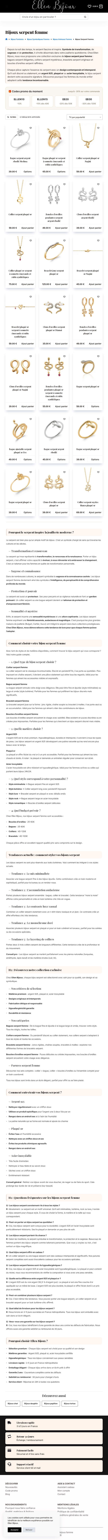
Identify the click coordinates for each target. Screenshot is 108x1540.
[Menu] (6, 6)
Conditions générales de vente (73, 1515)
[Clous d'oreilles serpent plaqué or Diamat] (54, 307)
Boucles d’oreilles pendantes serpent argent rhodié (54, 217)
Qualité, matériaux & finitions (19, 1511)
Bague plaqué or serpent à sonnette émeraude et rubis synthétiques (53, 161)
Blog (7, 1494)
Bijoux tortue (70, 1403)
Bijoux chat (13, 1403)
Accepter (15, 1530)
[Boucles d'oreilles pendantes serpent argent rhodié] (54, 194)
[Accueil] (6, 39)
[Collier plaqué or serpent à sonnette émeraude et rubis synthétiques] (20, 251)
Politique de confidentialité (71, 1511)
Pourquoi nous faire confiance (20, 1508)
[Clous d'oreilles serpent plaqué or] (54, 482)
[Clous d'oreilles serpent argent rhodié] (88, 194)
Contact (61, 1494)
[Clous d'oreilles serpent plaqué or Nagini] (20, 366)
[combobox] (51, 17)
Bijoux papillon (51, 1403)
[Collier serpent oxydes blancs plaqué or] (88, 482)
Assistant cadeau (66, 1487)
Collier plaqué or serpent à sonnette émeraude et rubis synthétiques (20, 273)
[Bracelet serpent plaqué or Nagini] (88, 251)
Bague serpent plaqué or (87, 386)
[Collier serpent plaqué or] (20, 194)
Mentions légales (66, 1508)
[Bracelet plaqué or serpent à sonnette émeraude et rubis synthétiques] (20, 307)
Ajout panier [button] (95, 171)
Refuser (29, 1530)
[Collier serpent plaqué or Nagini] (88, 138)
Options (28, 171)
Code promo (11, 1490)
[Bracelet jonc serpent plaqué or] (54, 251)
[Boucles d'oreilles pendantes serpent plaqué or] (88, 307)
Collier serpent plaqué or (20, 214)
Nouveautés (11, 1487)
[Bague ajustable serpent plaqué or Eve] (20, 429)
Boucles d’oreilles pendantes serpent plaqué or (87, 330)
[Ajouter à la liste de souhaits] (30, 128)
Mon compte (64, 1490)
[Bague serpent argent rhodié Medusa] (20, 138)
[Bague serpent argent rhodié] (54, 429)
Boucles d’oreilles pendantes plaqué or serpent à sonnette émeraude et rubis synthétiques (53, 393)
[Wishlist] (89, 6)
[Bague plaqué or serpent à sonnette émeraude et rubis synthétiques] (54, 138)
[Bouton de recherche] (85, 16)
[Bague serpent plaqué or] (88, 366)
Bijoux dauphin (31, 1403)
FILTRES (13, 117)
